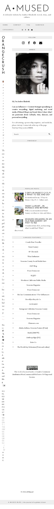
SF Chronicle (33, 251)
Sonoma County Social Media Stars (33, 261)
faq (28, 25)
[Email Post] (3, 385)
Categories (8, 29)
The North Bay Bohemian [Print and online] (33, 347)
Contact (17, 25)
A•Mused (27, 8)
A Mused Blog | (27, 502)
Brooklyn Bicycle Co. (33, 299)
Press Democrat (33, 270)
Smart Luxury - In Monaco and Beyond (36, 207)
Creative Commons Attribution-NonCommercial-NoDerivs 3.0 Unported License (32, 374)
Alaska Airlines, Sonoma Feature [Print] (33, 328)
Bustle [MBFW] (33, 332)
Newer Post (3, 418)
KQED (33, 275)
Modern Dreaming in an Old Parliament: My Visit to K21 (38, 221)
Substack (40, 25)
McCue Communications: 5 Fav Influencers (33, 294)
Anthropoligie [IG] (33, 337)
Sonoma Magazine (33, 285)
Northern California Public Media (33, 280)
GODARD (33, 304)
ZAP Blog (33, 266)
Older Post (4, 420)
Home (5, 25)
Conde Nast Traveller (33, 242)
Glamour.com (33, 323)
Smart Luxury (33, 247)
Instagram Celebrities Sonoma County (33, 309)
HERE (30, 127)
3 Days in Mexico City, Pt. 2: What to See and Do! (38, 194)
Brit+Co (33, 342)
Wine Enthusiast (33, 256)
